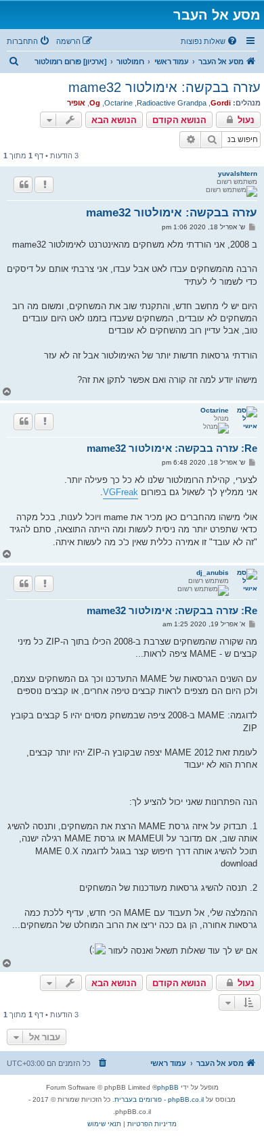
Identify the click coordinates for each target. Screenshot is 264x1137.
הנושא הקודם (179, 120)
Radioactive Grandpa (171, 103)
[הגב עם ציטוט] (23, 185)
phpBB (168, 1087)
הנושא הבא (114, 120)
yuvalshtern (237, 173)
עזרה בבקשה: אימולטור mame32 (164, 87)
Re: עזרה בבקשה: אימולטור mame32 (172, 448)
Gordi (221, 103)
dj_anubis (212, 572)
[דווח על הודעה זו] (44, 185)
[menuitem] (210, 41)
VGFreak (120, 492)
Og (94, 103)
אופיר (76, 103)
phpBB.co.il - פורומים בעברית (159, 1099)
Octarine (118, 103)
